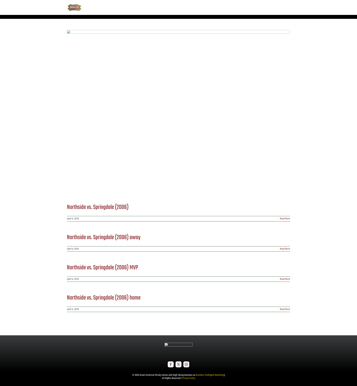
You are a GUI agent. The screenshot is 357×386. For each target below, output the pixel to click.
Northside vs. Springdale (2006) (98, 207)
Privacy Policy (188, 378)
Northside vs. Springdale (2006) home (104, 298)
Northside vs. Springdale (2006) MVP (102, 267)
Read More (285, 218)
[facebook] (171, 364)
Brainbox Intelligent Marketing (210, 375)
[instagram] (186, 364)
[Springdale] (178, 114)
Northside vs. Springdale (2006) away (103, 237)
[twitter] (178, 364)
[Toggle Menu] (287, 7)
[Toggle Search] (277, 7)
